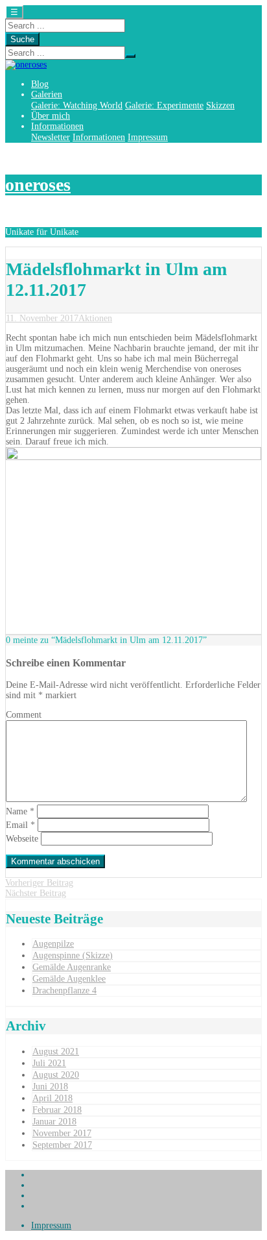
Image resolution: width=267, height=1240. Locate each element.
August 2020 (55, 1075)
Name (20, 811)
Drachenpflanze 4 (64, 990)
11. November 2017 (42, 318)
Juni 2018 (50, 1086)
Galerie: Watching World (76, 105)
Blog (40, 84)
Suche (22, 39)
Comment (23, 715)
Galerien (46, 94)
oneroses (38, 185)
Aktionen (95, 318)
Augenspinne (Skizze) (72, 955)
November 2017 (61, 1133)
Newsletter (50, 137)
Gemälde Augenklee (69, 979)
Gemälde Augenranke (71, 967)
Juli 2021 (49, 1063)
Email (20, 825)
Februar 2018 (57, 1110)
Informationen (57, 126)
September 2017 (62, 1145)
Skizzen (220, 105)
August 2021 (55, 1051)
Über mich (50, 116)
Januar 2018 (54, 1121)
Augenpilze (53, 944)
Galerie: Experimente (164, 105)
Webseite (22, 839)
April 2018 (52, 1098)
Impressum (148, 137)
